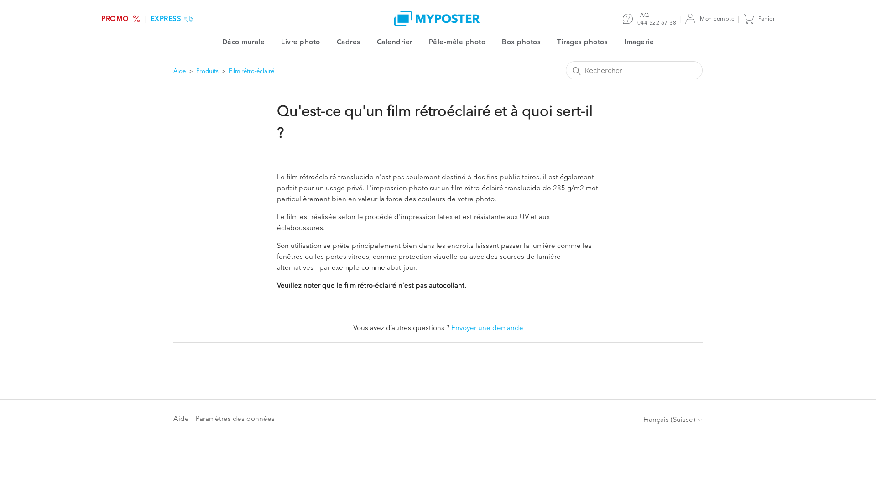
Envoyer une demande (487, 327)
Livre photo (300, 41)
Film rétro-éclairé (251, 70)
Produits (207, 70)
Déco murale (243, 41)
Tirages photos (582, 41)
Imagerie (639, 41)
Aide (179, 70)
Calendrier (394, 41)
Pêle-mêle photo (457, 41)
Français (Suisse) (670, 419)
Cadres (348, 41)
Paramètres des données (235, 418)
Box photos (521, 41)
